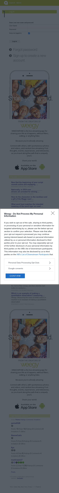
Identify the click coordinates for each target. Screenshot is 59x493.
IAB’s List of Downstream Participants (33, 254)
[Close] (53, 214)
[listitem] (29, 262)
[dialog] (29, 246)
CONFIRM (15, 276)
